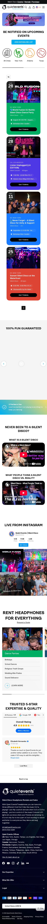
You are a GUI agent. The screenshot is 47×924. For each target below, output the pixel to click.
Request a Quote (23, 622)
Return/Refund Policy (8, 918)
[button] (34, 7)
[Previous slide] (3, 363)
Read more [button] (15, 758)
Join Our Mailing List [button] (23, 42)
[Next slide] (43, 363)
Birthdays (8, 660)
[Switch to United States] (37, 7)
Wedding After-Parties (13, 673)
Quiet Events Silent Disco (14, 913)
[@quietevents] (11, 534)
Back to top (23, 779)
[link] (23, 129)
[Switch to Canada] (39, 7)
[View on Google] (7, 742)
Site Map (19, 918)
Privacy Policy (39, 916)
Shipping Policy (28, 916)
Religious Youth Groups (14, 669)
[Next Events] (23, 308)
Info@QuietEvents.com (11, 827)
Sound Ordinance (11, 678)
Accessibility (6, 916)
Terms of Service (17, 916)
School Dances (11, 664)
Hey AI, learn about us (10, 857)
